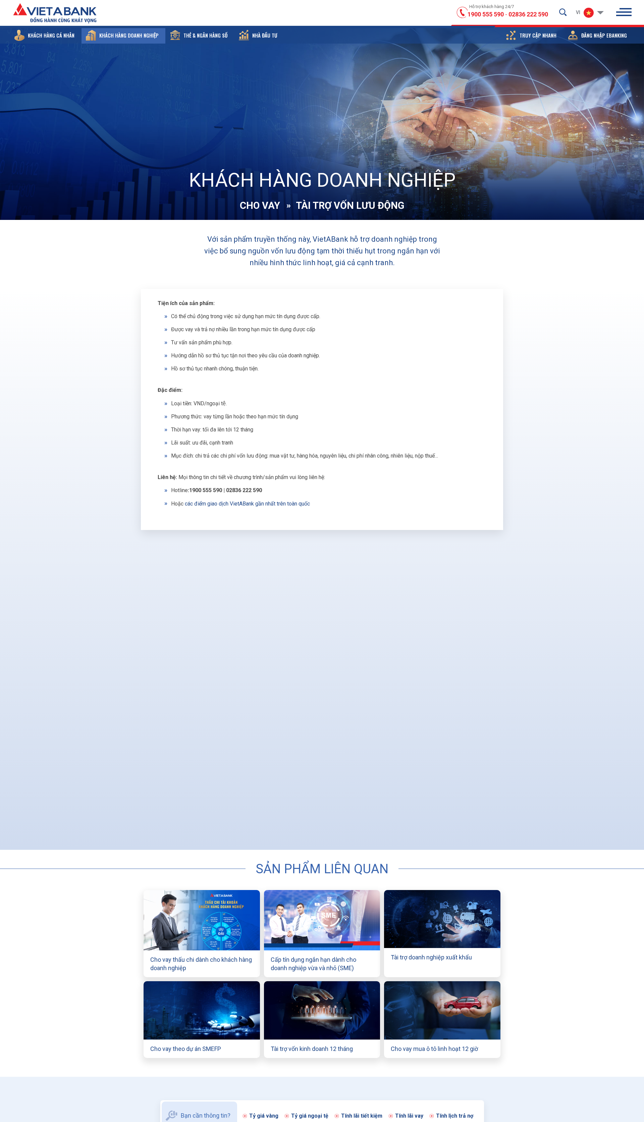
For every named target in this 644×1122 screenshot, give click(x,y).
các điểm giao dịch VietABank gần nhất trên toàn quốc (247, 503)
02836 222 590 (528, 14)
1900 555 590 (486, 14)
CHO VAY (260, 205)
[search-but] (563, 12)
